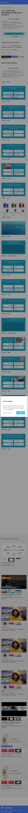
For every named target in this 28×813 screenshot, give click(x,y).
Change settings (7, 412)
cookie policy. (10, 409)
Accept (21, 412)
